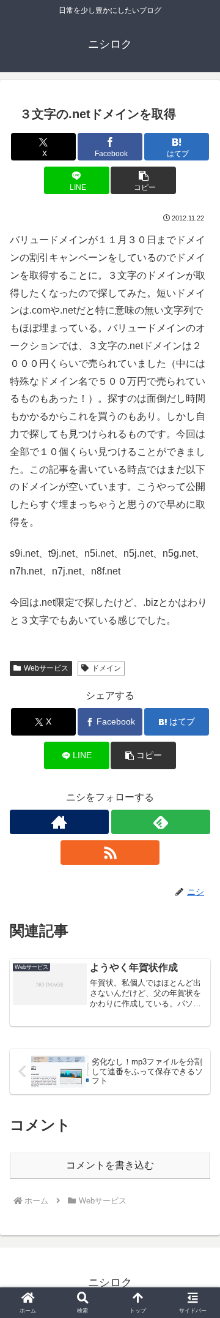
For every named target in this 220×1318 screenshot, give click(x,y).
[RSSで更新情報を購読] (110, 852)
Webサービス (46, 668)
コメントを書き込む (110, 1165)
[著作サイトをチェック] (59, 822)
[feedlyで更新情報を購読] (160, 822)
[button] (143, 180)
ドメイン (106, 668)
